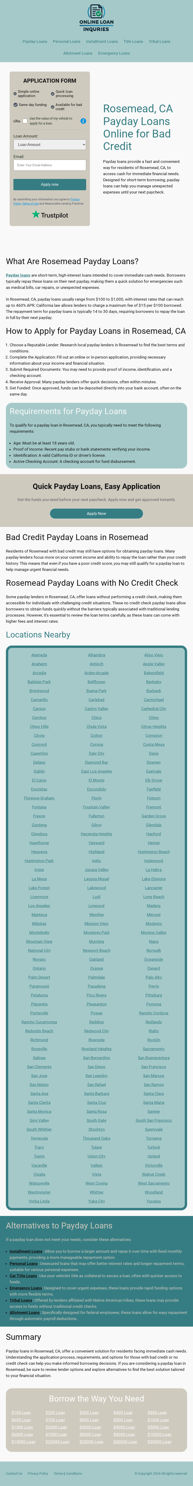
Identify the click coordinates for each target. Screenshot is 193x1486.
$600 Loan (21, 1419)
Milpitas (39, 923)
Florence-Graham (39, 798)
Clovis (39, 735)
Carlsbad (96, 699)
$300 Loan (89, 1412)
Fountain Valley (96, 807)
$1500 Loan (22, 1427)
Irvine (39, 869)
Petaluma (39, 995)
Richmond (39, 1040)
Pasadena (96, 986)
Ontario (39, 968)
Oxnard (153, 968)
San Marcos (153, 1075)
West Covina (96, 1183)
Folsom (154, 798)
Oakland (96, 959)
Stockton (96, 1129)
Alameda (39, 655)
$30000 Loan (125, 1441)
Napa (153, 941)
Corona (96, 744)
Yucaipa (154, 1201)
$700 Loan (55, 1419)
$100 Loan (21, 1412)
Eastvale (153, 771)
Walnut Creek (153, 1174)
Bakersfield (154, 672)
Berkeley (153, 681)
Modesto (154, 923)
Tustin (39, 1156)
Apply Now (96, 513)
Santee (154, 1111)
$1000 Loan (158, 1419)
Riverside (96, 1040)
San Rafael (96, 1084)
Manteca (39, 914)
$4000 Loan (124, 1427)
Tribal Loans (21, 1300)
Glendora (39, 834)
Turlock (153, 1147)
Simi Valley (39, 1120)
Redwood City (96, 1031)
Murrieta (96, 941)
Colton (96, 735)
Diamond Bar (96, 762)
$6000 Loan (22, 1434)
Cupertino (39, 753)
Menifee (96, 914)
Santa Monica (39, 1111)
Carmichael (154, 699)
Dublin (39, 771)
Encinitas (39, 789)
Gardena (39, 825)
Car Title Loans (23, 1275)
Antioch (96, 664)
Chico (97, 717)
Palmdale (96, 977)
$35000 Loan (159, 1441)
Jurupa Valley (97, 869)
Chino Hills (39, 726)
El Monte (97, 780)
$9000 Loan (124, 1434)
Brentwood (39, 690)
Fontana (39, 807)
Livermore (39, 896)
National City (39, 950)
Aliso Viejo (153, 655)
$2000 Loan (56, 1427)
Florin (96, 798)
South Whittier (39, 1129)
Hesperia (39, 851)
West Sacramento (154, 1183)
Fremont (153, 807)
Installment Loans (26, 1251)
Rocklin (153, 1040)
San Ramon (154, 1084)
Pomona (153, 1004)
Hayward (97, 842)
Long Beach (153, 896)
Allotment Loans (25, 1312)
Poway (97, 1013)
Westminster (39, 1192)
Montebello (39, 932)
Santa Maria (153, 1102)
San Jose (39, 1075)
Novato (39, 959)
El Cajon (39, 780)
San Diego (96, 1066)
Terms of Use (30, 203)
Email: (18, 156)
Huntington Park (39, 860)
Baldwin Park (39, 681)
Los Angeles (39, 905)
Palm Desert (39, 977)
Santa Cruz (96, 1102)
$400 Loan (123, 1412)
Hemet (154, 842)
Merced (154, 914)
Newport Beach (96, 950)
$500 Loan (157, 1412)
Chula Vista (97, 726)
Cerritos (39, 717)
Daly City (96, 753)
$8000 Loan (90, 1434)
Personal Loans (24, 1263)
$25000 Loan (91, 1441)
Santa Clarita (39, 1102)
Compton (153, 735)
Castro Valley (96, 708)
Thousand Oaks (96, 1138)
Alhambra (96, 655)
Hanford (153, 834)
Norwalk (153, 950)
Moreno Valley (153, 932)
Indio (96, 860)
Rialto (154, 1031)
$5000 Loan (158, 1427)
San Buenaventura (154, 1057)
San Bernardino (96, 1057)
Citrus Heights (153, 726)
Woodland (154, 1192)
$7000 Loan (56, 1434)
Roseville (39, 1048)
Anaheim (39, 664)
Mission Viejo (96, 923)
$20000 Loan (57, 1441)
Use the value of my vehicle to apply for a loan (51, 121)
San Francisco (153, 1066)
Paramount (39, 986)
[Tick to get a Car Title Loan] (83, 121)
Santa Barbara (96, 1093)
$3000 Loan (90, 1427)
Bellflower (96, 681)
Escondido (96, 789)
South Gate (96, 1120)
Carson (39, 708)
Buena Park (96, 690)
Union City (96, 1156)
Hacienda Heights (96, 834)
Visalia (39, 1174)
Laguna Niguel (96, 878)
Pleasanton (97, 1004)
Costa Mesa (154, 744)
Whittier (97, 1192)
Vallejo (97, 1165)
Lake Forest (39, 887)
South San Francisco (154, 1120)
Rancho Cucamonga (39, 1022)
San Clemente (39, 1066)
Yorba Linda (39, 1201)
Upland (154, 1156)
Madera (154, 905)
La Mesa (39, 878)
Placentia (39, 1004)
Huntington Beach (154, 851)
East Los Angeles (96, 771)
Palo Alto (154, 977)
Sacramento (154, 1048)
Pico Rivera (96, 995)
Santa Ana (39, 1093)
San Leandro (96, 1075)
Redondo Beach (39, 1031)
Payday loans (18, 275)
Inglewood (153, 860)
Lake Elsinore (154, 878)
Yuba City (96, 1201)
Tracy (39, 1147)
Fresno (39, 816)
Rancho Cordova (153, 1013)
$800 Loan (89, 1419)
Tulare (96, 1147)
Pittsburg (153, 995)
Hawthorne (39, 842)
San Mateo (39, 1084)
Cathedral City (153, 708)
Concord (39, 744)
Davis (154, 753)
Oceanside (153, 959)
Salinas (39, 1057)
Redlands (153, 1022)
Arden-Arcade (96, 672)
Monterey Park (97, 932)
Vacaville (39, 1165)
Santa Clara (154, 1093)
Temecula (39, 1138)
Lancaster (154, 887)
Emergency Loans (26, 1288)
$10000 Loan (159, 1434)
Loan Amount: (25, 136)
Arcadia (39, 672)
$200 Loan (55, 1412)
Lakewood (96, 887)
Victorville (154, 1165)
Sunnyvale (154, 1129)
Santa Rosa (97, 1111)
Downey (154, 762)
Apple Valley (154, 664)
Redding (96, 1022)
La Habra (154, 869)
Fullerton (96, 816)
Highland (97, 851)
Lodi (97, 896)
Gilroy (96, 825)
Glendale (153, 825)
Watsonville (39, 1183)
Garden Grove (153, 816)
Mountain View (39, 941)
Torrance (154, 1138)
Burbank (153, 690)
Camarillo (39, 699)
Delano (39, 762)
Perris (154, 986)
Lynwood (96, 905)
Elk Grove (153, 780)
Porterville (39, 1013)
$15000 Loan (23, 1441)
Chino (154, 717)
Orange (96, 968)
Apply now (50, 184)
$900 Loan (123, 1419)
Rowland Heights (96, 1048)
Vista (96, 1174)
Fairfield (154, 789)
